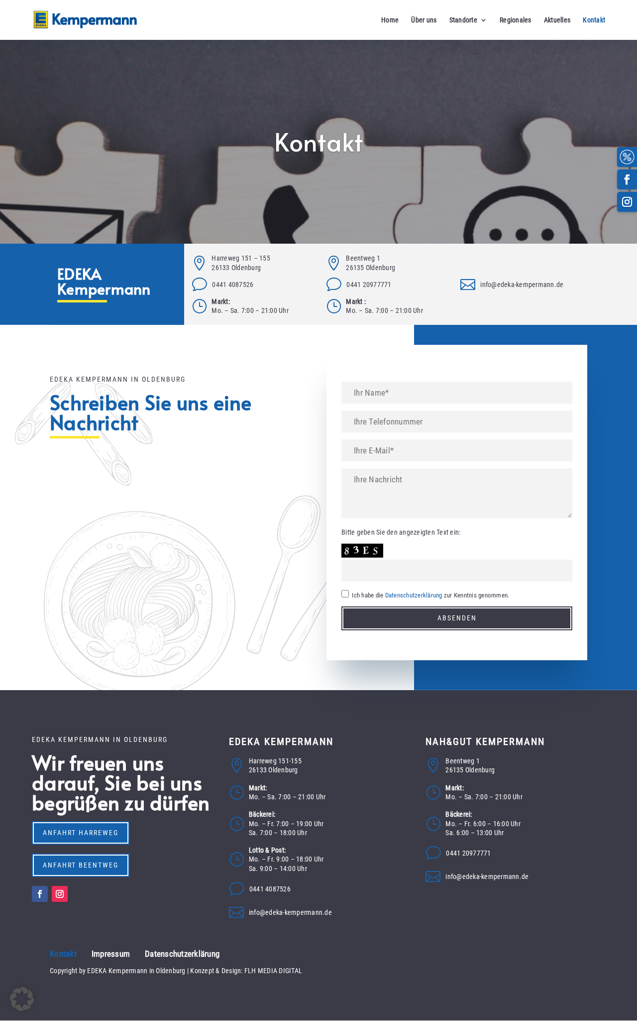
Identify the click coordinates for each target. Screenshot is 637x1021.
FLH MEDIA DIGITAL (273, 971)
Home (390, 20)
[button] (22, 999)
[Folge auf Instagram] (627, 202)
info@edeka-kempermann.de (521, 285)
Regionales (515, 20)
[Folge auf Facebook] (627, 179)
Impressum (111, 954)
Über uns (423, 20)
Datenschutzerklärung (413, 595)
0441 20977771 (368, 285)
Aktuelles (557, 20)
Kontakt (594, 20)
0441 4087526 (232, 285)
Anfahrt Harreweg (80, 833)
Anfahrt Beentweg (80, 865)
